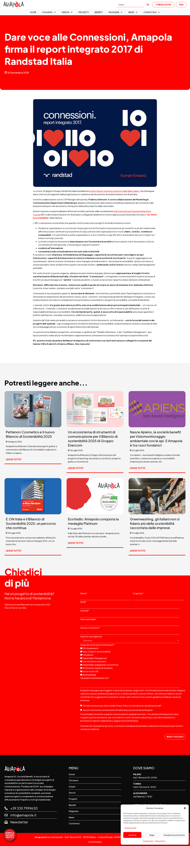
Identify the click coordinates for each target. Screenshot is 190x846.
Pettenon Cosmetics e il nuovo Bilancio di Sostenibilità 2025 (30, 434)
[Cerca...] (129, 4)
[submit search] (148, 5)
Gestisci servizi (130, 828)
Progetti (83, 12)
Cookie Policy (148, 841)
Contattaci (150, 12)
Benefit (99, 12)
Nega (151, 835)
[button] (185, 808)
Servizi (65, 12)
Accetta (132, 835)
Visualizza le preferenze (174, 835)
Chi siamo (47, 12)
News (131, 12)
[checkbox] (132, 661)
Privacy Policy (160, 841)
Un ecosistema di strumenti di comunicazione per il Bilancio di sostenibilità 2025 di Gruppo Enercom (93, 438)
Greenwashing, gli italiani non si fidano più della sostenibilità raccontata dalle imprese (155, 523)
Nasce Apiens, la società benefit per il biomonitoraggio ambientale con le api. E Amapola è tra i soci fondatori (156, 438)
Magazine (114, 12)
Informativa (132, 720)
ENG (181, 4)
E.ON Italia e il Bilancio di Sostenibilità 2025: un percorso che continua (31, 523)
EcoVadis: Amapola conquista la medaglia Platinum (93, 521)
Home (33, 12)
